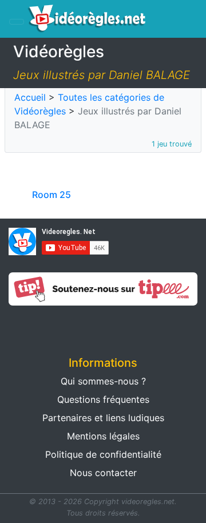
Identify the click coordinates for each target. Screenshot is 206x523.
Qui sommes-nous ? (103, 381)
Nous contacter (103, 472)
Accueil (30, 97)
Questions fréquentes (103, 399)
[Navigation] (16, 22)
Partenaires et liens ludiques (103, 417)
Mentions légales (103, 436)
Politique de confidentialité (103, 454)
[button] (51, 327)
